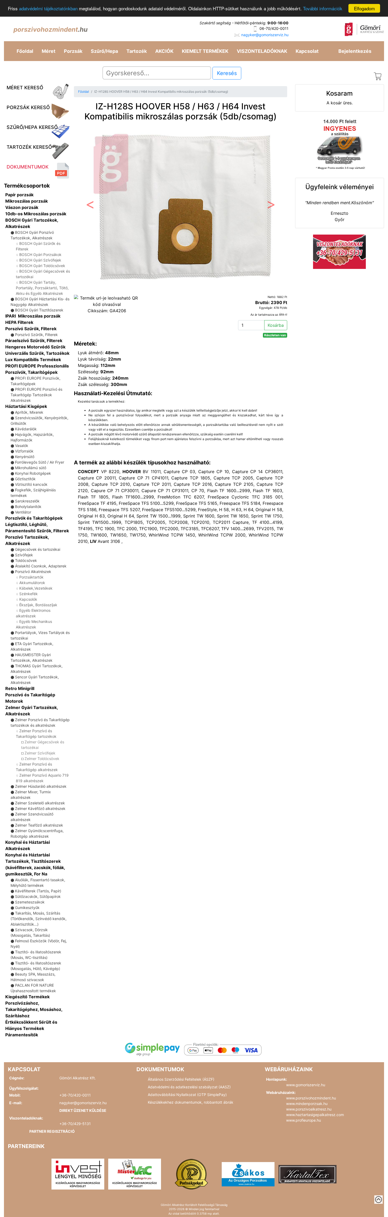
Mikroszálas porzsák (26, 201)
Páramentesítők (21, 1034)
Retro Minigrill (19, 688)
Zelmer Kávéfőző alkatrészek (40, 808)
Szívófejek (24, 555)
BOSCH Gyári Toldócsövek (42, 265)
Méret (48, 51)
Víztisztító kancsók (31, 484)
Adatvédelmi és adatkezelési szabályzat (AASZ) (189, 1087)
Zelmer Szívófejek (40, 753)
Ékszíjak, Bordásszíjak (38, 605)
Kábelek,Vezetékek (36, 588)
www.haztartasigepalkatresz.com (315, 1114)
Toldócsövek (26, 560)
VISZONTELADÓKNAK (262, 51)
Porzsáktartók (31, 577)
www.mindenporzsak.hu (307, 1103)
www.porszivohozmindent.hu (311, 1098)
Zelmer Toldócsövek (42, 758)
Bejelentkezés (354, 51)
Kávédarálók (26, 429)
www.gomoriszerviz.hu (305, 1085)
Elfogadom (364, 8)
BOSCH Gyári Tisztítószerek (39, 310)
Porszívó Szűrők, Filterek (30, 328)
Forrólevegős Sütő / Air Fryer (39, 462)
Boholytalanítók (28, 506)
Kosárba (276, 325)
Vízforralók (24, 451)
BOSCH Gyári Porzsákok (40, 254)
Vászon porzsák (21, 207)
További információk (322, 8)
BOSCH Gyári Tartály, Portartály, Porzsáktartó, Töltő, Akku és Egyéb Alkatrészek (42, 288)
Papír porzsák (19, 194)
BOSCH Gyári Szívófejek (40, 260)
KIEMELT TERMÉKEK (205, 51)
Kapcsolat (307, 51)
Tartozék (136, 51)
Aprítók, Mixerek (29, 412)
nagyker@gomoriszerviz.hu (264, 34)
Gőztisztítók (25, 479)
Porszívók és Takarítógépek (34, 518)
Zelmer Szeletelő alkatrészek (40, 803)
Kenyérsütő (24, 456)
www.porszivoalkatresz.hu (309, 1109)
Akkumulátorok (32, 582)
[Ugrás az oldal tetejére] (378, 1199)
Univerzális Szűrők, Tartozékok (37, 353)
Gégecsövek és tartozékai (37, 549)
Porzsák (73, 51)
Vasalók (21, 445)
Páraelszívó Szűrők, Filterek (33, 340)
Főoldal (25, 51)
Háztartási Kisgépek (26, 406)
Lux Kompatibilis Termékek (33, 359)
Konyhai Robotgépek (33, 473)
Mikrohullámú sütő (30, 467)
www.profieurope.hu (303, 1120)
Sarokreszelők (27, 501)
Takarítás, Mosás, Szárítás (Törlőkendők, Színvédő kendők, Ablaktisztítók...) (39, 918)
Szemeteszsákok (30, 902)
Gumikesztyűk (27, 907)
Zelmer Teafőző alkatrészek (39, 825)
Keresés (227, 73)
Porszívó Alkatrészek (33, 571)
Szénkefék (28, 593)
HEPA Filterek (19, 322)
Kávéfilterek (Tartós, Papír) (38, 891)
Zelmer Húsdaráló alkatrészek (41, 786)
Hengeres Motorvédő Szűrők (35, 346)
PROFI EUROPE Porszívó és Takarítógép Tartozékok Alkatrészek (36, 395)
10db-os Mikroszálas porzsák (35, 213)
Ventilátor (23, 512)
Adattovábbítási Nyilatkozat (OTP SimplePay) (187, 1094)
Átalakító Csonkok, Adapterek (41, 566)
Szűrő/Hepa (104, 51)
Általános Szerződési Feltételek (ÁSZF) (181, 1079)
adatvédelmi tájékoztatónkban (48, 8)
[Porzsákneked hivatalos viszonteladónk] (191, 1173)
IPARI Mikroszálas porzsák (32, 316)
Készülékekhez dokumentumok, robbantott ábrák (190, 1102)
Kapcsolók (28, 599)
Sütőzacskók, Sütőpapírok (38, 896)
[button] (90, 206)
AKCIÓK (164, 51)
